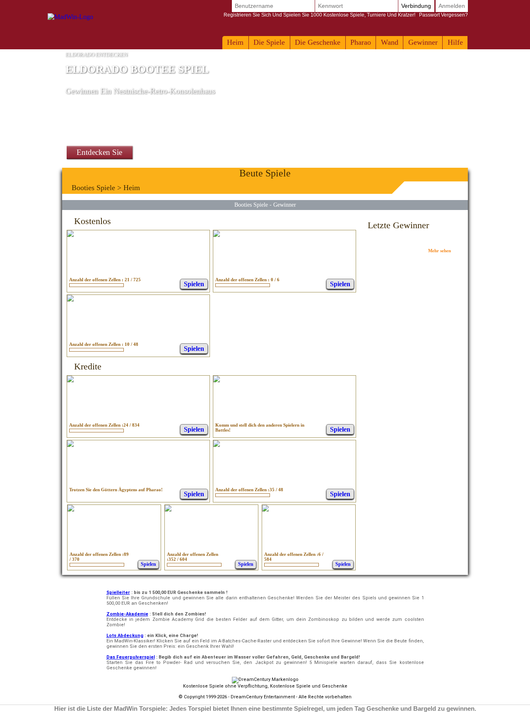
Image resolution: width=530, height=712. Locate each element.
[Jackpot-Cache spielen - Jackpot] (70, 380)
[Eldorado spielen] (265, 509)
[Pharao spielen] (70, 444)
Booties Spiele (93, 187)
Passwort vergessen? (346, 15)
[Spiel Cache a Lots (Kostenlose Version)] (70, 234)
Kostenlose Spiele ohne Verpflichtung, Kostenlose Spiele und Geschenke (265, 686)
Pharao (360, 42)
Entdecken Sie (99, 152)
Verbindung (416, 5)
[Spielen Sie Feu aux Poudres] (216, 234)
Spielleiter (118, 592)
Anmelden (451, 5)
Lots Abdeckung (124, 635)
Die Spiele (269, 42)
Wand (389, 42)
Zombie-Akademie (127, 614)
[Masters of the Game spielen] (168, 509)
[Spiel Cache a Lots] (70, 509)
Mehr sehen (439, 250)
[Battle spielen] (216, 380)
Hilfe (455, 42)
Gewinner (423, 42)
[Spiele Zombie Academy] (70, 299)
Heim (235, 42)
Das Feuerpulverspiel (130, 657)
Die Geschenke (317, 42)
